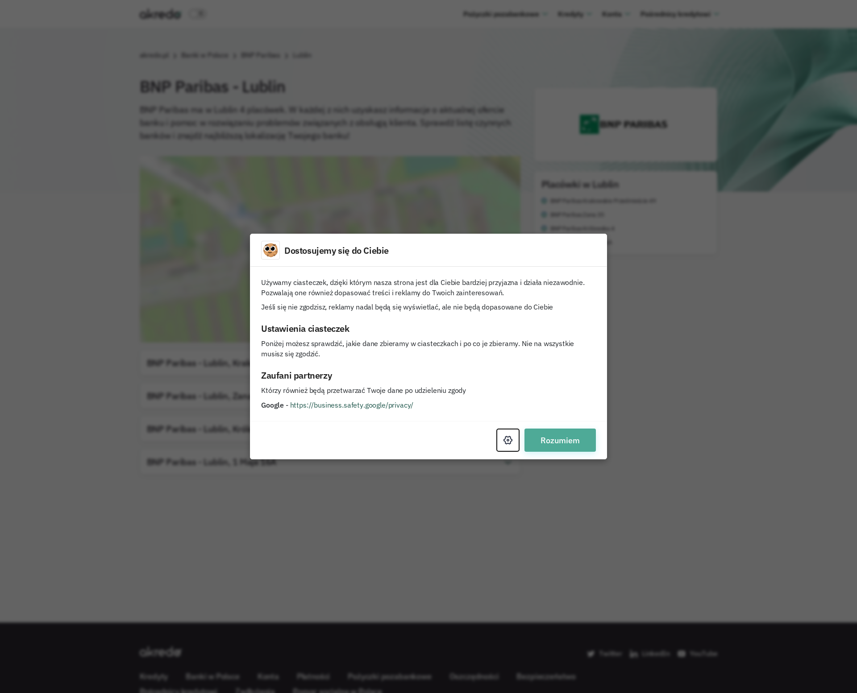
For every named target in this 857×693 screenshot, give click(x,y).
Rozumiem (560, 440)
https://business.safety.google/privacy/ (352, 404)
